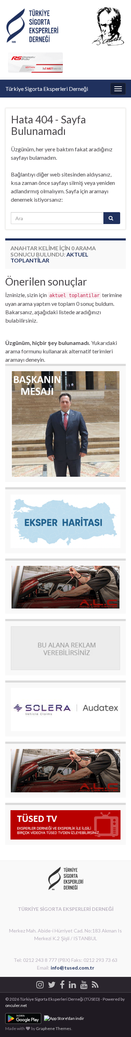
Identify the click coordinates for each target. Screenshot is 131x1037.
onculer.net (16, 1005)
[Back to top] (115, 1021)
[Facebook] (62, 983)
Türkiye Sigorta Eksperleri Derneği (46, 88)
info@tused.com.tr (72, 968)
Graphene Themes (53, 1028)
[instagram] (40, 983)
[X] (52, 983)
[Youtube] (84, 983)
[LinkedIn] (72, 983)
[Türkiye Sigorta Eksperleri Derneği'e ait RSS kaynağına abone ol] (95, 983)
